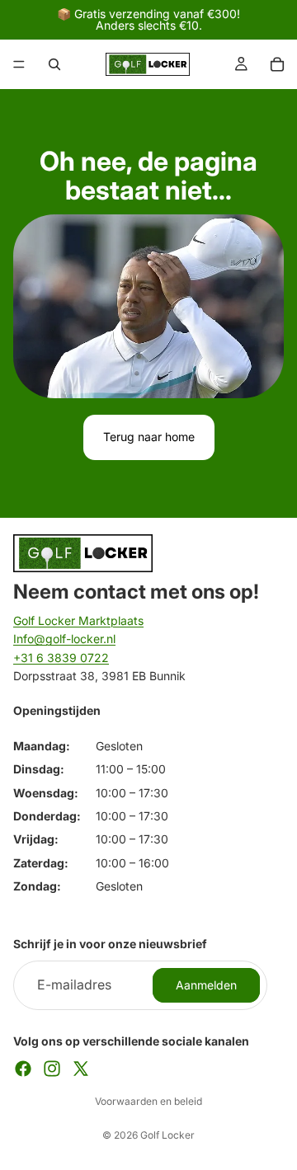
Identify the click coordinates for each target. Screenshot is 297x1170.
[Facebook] (23, 1068)
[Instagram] (52, 1068)
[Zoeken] (54, 64)
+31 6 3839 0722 (61, 658)
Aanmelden (206, 985)
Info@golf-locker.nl (64, 639)
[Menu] (19, 64)
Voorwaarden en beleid (148, 1101)
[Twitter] (81, 1068)
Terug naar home (149, 437)
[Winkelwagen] (277, 64)
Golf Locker (167, 1135)
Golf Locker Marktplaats (78, 620)
